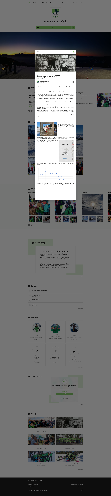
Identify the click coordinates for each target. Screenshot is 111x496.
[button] (55, 63)
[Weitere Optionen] (73, 82)
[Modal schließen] (55, 248)
